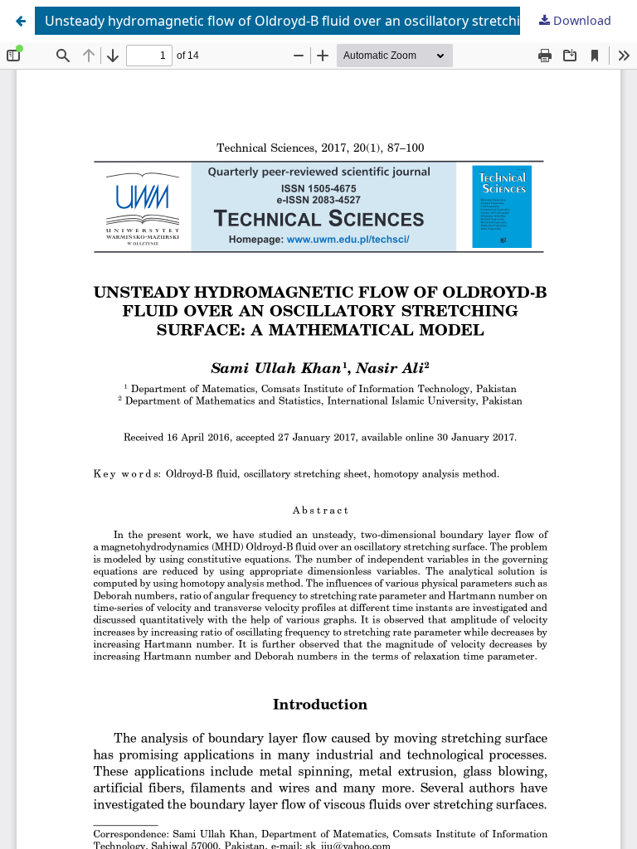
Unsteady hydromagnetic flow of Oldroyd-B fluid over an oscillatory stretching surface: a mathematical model (337, 21)
